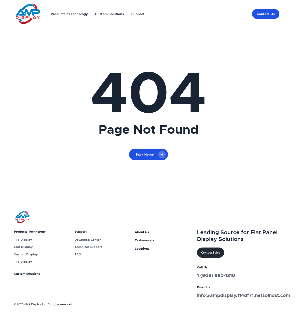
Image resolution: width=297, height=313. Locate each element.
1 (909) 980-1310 (216, 275)
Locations (142, 249)
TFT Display (23, 240)
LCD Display (23, 247)
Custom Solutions (27, 274)
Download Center (87, 240)
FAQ (77, 254)
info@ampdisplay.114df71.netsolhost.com (243, 295)
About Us (142, 232)
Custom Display (26, 254)
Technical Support (88, 247)
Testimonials (144, 240)
